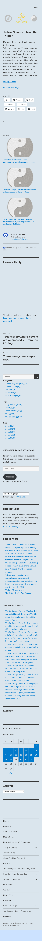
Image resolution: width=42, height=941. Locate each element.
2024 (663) (10, 432)
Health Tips (8, 895)
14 (31, 755)
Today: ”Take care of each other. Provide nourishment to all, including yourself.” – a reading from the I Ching (18, 222)
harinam (9, 248)
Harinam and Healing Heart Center (15, 923)
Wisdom (7, 890)
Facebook (8, 711)
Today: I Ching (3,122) (14, 386)
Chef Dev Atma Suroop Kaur (15, 874)
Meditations (8, 837)
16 (6, 759)
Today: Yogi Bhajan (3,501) (16, 383)
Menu (35, 8)
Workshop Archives (11, 879)
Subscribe (10, 477)
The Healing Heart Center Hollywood (19, 869)
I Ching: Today (9, 81)
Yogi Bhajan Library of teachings (17, 911)
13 (26, 755)
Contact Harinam (10, 832)
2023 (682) (10, 435)
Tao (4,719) (10, 414)
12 (21, 755)
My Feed (7, 916)
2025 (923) (10, 429)
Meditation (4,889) (13, 411)
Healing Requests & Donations (16, 842)
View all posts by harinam (19, 239)
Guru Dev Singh (10, 906)
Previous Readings (11, 87)
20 (26, 759)
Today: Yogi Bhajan (11, 847)
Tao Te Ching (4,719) (14, 417)
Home (6, 821)
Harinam (7, 826)
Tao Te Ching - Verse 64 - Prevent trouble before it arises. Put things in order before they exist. (21, 668)
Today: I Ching (30, 248)
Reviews (6, 863)
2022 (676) (10, 438)
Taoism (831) (10, 392)
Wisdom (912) (11, 389)
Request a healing (10, 527)
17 (11, 759)
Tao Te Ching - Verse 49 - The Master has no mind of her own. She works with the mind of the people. (21, 677)
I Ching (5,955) (11, 408)
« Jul (10, 773)
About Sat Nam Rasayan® (14, 858)
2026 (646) (10, 426)
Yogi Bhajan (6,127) (13, 405)
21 (31, 759)
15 (36, 755)
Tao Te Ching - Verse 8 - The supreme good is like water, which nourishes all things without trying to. (21, 626)
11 (16, 755)
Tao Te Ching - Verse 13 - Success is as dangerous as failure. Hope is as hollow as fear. (21, 647)
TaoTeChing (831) (13, 396)
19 (21, 759)
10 (11, 755)
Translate (21, 497)
